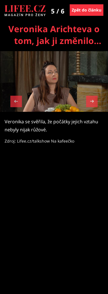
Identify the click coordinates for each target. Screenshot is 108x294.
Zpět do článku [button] (86, 10)
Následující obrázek (92, 101)
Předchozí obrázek (16, 102)
